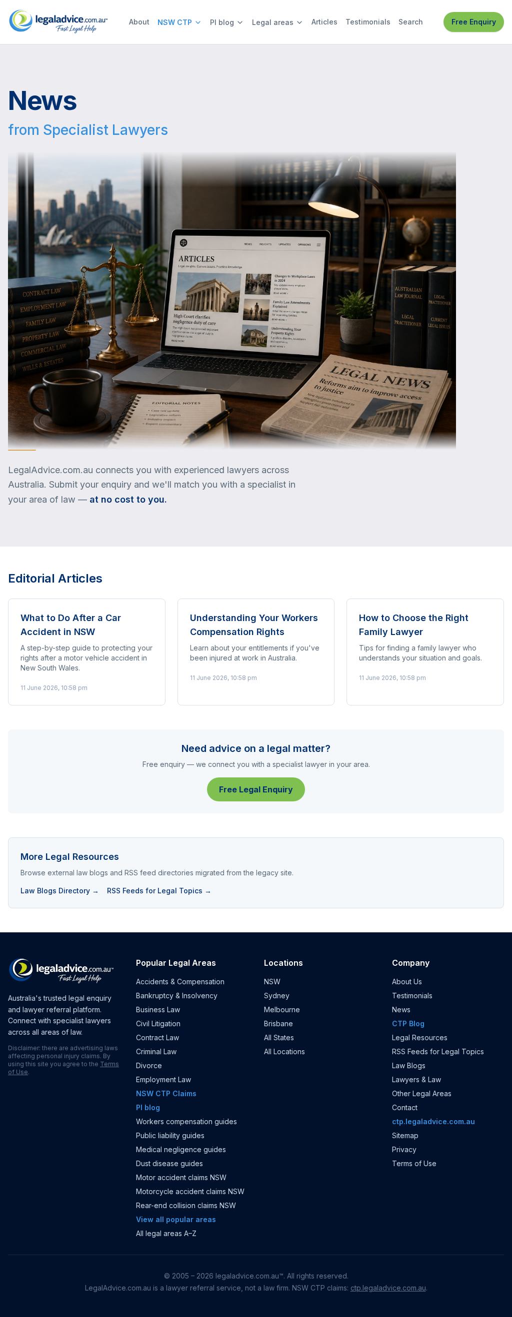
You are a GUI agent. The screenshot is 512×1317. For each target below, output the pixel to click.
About (139, 21)
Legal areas (273, 22)
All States (279, 1037)
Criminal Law (156, 1051)
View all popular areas (176, 1219)
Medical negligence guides (181, 1149)
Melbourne (282, 1009)
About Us (407, 981)
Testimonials (368, 21)
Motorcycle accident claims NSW (190, 1191)
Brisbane (278, 1023)
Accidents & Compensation (180, 981)
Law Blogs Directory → (59, 890)
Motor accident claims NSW (181, 1177)
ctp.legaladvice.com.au (433, 1121)
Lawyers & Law (416, 1079)
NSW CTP (175, 22)
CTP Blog (408, 1023)
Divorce (149, 1065)
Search (410, 21)
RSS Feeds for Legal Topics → (159, 890)
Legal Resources (420, 1037)
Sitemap (405, 1135)
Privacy (404, 1149)
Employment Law (163, 1079)
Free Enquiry (474, 21)
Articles (325, 21)
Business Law (158, 1009)
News (401, 1009)
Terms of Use (414, 1163)
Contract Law (157, 1037)
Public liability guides (170, 1135)
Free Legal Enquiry (256, 789)
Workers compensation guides (186, 1121)
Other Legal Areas (422, 1093)
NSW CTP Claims (166, 1093)
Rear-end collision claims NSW (186, 1205)
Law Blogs (409, 1065)
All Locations (284, 1051)
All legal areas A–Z (166, 1233)
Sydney (277, 995)
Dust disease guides (169, 1163)
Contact (405, 1107)
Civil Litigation (158, 1023)
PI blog (222, 22)
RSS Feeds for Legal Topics (438, 1051)
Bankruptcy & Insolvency (177, 995)
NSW (272, 981)
